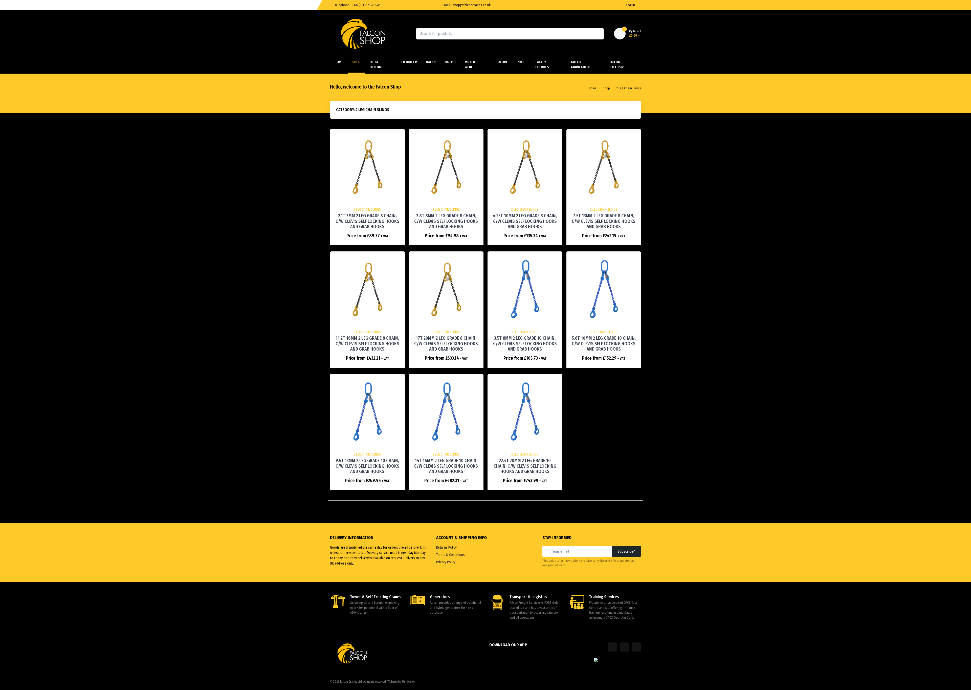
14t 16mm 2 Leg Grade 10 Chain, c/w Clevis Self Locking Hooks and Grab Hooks (446, 466)
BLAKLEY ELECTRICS (541, 64)
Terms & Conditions (450, 555)
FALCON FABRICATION (580, 64)
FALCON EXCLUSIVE (617, 64)
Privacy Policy (445, 562)
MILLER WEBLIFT (471, 64)
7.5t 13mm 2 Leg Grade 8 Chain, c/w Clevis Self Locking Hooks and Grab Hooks (603, 221)
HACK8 (431, 62)
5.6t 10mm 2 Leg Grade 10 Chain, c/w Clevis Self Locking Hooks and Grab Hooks (604, 343)
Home (339, 62)
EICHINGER (409, 62)
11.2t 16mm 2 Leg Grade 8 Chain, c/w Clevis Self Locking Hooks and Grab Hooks (367, 343)
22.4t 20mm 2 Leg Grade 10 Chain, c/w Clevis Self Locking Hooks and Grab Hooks (525, 466)
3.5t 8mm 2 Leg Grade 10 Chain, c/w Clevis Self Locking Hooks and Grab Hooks (525, 343)
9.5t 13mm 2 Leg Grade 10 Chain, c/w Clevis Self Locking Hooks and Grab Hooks (367, 466)
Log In (630, 5)
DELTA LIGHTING (376, 64)
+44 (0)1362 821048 (366, 5)
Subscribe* (626, 551)
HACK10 (450, 62)
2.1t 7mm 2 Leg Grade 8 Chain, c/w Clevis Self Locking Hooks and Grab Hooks (367, 221)
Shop (356, 62)
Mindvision (408, 681)
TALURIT (503, 62)
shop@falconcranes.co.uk (472, 5)
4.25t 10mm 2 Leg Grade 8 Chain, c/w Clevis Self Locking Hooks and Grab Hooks (525, 221)
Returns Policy (446, 547)
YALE (521, 62)
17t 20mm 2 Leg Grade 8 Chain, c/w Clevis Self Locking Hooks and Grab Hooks (446, 343)
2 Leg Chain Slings (628, 88)
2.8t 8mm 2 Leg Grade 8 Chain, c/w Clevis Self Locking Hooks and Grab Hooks (446, 221)
